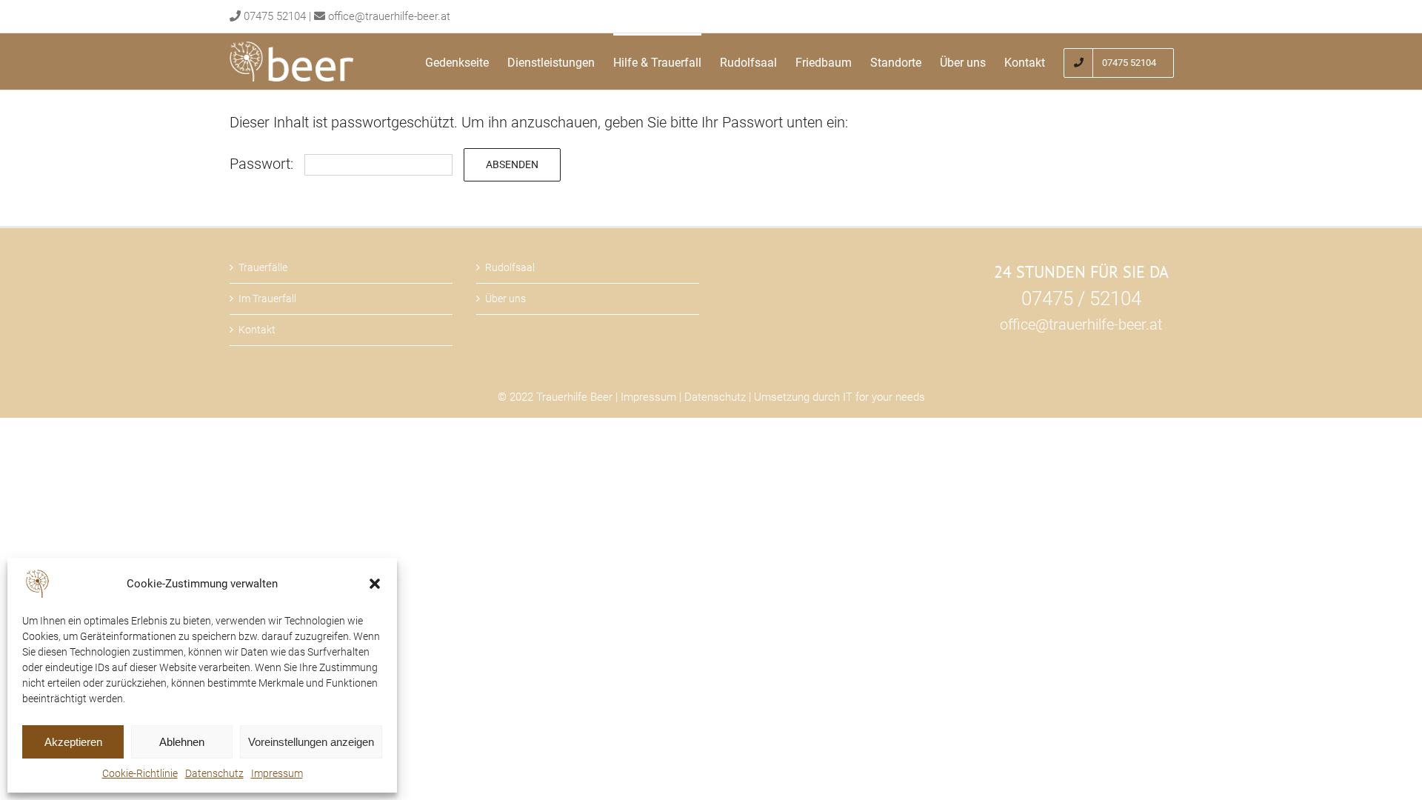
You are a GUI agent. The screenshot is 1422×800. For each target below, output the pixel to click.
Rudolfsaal (510, 267)
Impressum (277, 773)
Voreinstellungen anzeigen (311, 742)
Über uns (505, 298)
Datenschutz (214, 773)
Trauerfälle (262, 267)
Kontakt (257, 330)
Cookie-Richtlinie (140, 773)
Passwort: (263, 164)
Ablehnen (181, 742)
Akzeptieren (73, 742)
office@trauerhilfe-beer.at (389, 16)
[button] (374, 583)
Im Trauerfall (267, 298)
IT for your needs (884, 397)
